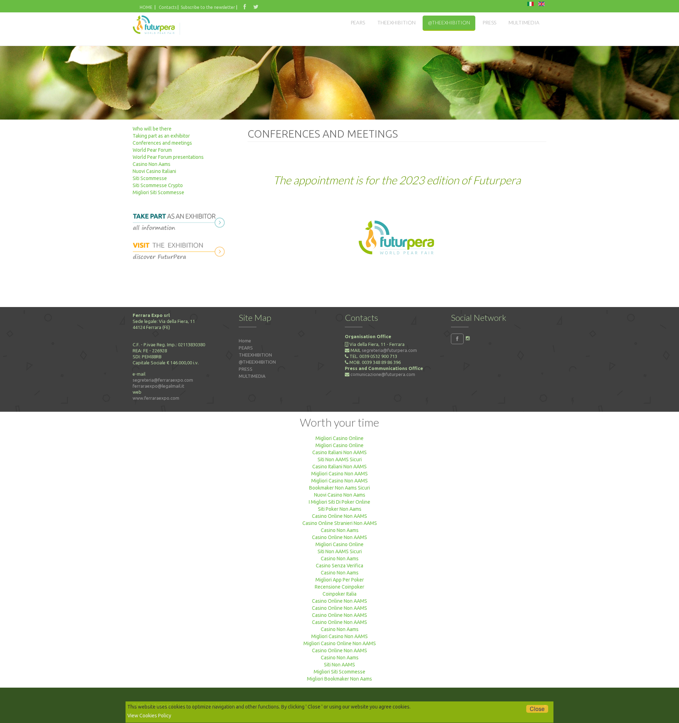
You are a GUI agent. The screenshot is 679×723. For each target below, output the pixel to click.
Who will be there (152, 129)
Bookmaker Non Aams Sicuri (339, 488)
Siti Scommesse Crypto (158, 185)
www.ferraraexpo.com (156, 397)
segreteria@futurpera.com (389, 350)
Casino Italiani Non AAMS (339, 452)
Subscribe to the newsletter (208, 7)
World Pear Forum (152, 150)
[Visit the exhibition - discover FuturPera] (180, 250)
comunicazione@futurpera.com (382, 374)
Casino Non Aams (151, 164)
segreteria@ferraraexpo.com (163, 379)
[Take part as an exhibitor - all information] (180, 220)
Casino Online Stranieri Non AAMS (339, 523)
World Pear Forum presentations (168, 157)
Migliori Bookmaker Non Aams (339, 679)
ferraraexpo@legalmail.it (158, 385)
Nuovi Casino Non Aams (339, 495)
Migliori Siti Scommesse (158, 192)
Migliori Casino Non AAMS (339, 473)
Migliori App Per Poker (339, 580)
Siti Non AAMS (339, 664)
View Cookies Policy (149, 715)
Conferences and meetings (162, 143)
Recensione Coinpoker (339, 587)
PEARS (246, 347)
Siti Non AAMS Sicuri (340, 459)
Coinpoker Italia (339, 594)
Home (245, 340)
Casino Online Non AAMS (339, 516)
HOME (146, 7)
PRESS (246, 368)
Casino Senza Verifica (339, 565)
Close (537, 709)
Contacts (168, 7)
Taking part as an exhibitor (161, 136)
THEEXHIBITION (255, 354)
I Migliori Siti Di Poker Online (339, 502)
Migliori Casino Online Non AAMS (339, 643)
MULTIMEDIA (252, 376)
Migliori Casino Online (339, 438)
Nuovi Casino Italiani (154, 171)
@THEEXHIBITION (257, 361)
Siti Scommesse (150, 178)
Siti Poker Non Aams (339, 509)
